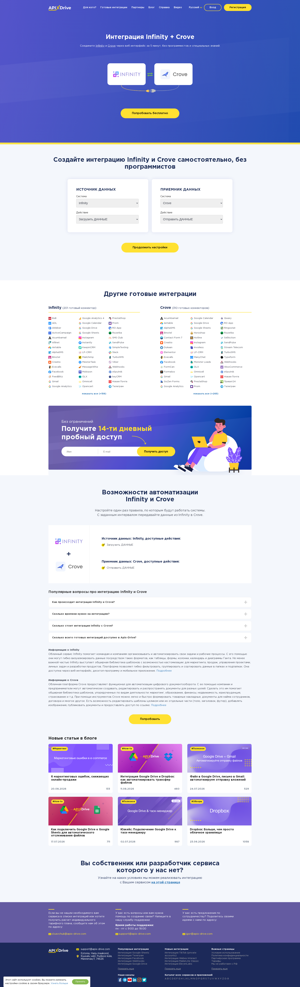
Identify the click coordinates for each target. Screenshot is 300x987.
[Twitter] (144, 979)
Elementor (170, 352)
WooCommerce (233, 367)
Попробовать (150, 719)
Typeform (229, 357)
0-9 (226, 979)
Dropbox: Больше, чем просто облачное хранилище (212, 831)
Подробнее (164, 671)
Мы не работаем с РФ (224, 964)
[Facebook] (120, 979)
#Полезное (198, 749)
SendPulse (118, 343)
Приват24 (230, 382)
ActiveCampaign (61, 333)
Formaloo (169, 372)
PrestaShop (119, 318)
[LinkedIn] (134, 979)
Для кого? (89, 7)
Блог (151, 7)
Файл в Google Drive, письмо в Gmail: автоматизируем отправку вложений (218, 778)
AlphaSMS (57, 352)
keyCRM (117, 377)
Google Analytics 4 (93, 318)
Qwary (228, 318)
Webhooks (118, 367)
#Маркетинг (59, 749)
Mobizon (87, 372)
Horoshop (199, 333)
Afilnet (56, 343)
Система (81, 196)
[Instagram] (139, 979)
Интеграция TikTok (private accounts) (180, 954)
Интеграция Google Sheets (133, 953)
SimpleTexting (120, 347)
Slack (115, 352)
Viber (115, 362)
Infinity (100, 46)
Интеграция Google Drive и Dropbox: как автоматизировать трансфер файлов (147, 779)
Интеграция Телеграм (131, 956)
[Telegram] (125, 980)
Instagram (88, 338)
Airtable (56, 347)
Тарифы (216, 961)
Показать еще (126, 969)
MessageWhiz (90, 367)
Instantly (87, 343)
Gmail (55, 382)
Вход (213, 7)
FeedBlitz (57, 377)
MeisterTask (89, 362)
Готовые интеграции (113, 7)
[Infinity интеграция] (126, 74)
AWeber (56, 328)
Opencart (87, 386)
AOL (54, 323)
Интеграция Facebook (131, 958)
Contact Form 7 (173, 338)
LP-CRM (86, 352)
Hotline (198, 338)
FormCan (169, 367)
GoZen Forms (172, 382)
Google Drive (89, 328)
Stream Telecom (233, 347)
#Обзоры (196, 802)
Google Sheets (90, 333)
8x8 (54, 318)
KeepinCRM (88, 347)
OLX (84, 377)
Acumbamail (59, 338)
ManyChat (200, 357)
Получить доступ (156, 451)
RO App (116, 328)
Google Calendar (92, 323)
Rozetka (117, 333)
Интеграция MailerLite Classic (182, 961)
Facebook (58, 372)
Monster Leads (202, 362)
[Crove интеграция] (173, 74)
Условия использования (225, 953)
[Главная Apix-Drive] (59, 7)
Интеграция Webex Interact (181, 958)
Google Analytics (62, 386)
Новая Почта (119, 382)
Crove (112, 46)
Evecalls (56, 367)
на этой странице (165, 882)
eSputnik (117, 372)
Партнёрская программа (226, 958)
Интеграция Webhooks (131, 961)
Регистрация (238, 7)
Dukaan (168, 347)
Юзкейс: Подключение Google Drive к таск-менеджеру (148, 831)
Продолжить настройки (150, 247)
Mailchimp (88, 357)
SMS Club (117, 338)
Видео (178, 7)
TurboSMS (118, 357)
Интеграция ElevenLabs (178, 964)
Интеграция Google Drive (132, 964)
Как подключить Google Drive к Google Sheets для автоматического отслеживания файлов (80, 832)
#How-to (127, 749)
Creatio (56, 362)
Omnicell (87, 382)
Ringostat (229, 328)
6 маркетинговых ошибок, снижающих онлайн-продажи (80, 778)
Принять (80, 982)
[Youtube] (130, 979)
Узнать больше (59, 983)
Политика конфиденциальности (229, 956)
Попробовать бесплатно (150, 113)
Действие (82, 213)
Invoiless (199, 347)
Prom (115, 323)
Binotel (56, 357)
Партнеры (137, 7)
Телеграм (118, 386)
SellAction (230, 338)
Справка (164, 7)
